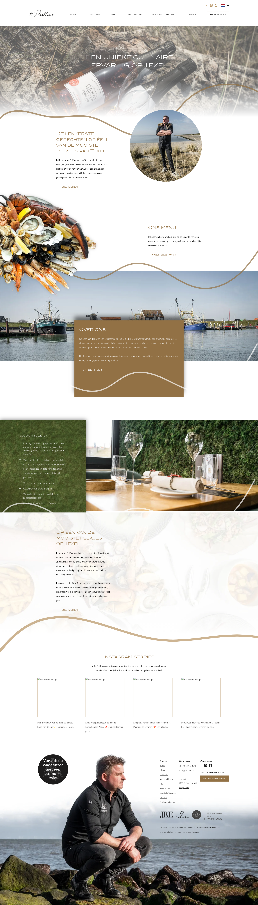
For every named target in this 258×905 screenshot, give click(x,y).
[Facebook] (216, 5)
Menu (73, 14)
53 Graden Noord (190, 832)
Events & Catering (163, 14)
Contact (191, 14)
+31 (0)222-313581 (187, 766)
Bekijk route (184, 787)
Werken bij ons (166, 779)
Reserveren (218, 14)
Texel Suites (134, 14)
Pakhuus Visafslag (167, 802)
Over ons (94, 14)
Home (162, 765)
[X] (207, 5)
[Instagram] (211, 5)
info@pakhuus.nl (186, 770)
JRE (113, 14)
